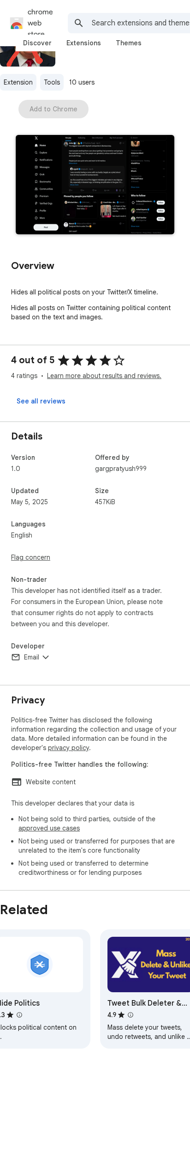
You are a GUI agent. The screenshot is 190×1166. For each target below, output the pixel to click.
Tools (52, 82)
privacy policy (68, 748)
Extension (18, 82)
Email (31, 657)
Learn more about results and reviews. (104, 376)
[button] (95, 185)
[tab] (37, 43)
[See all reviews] (41, 401)
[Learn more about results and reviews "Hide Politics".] (19, 1015)
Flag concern (30, 557)
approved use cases (49, 828)
